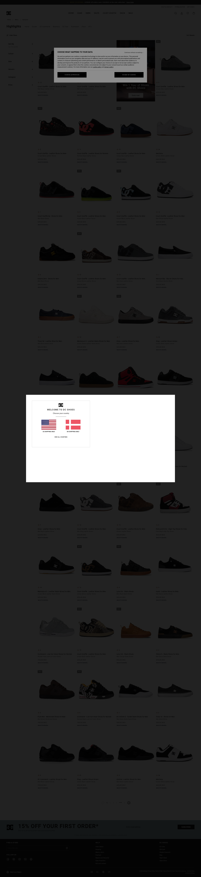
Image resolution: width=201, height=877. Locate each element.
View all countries (60, 437)
